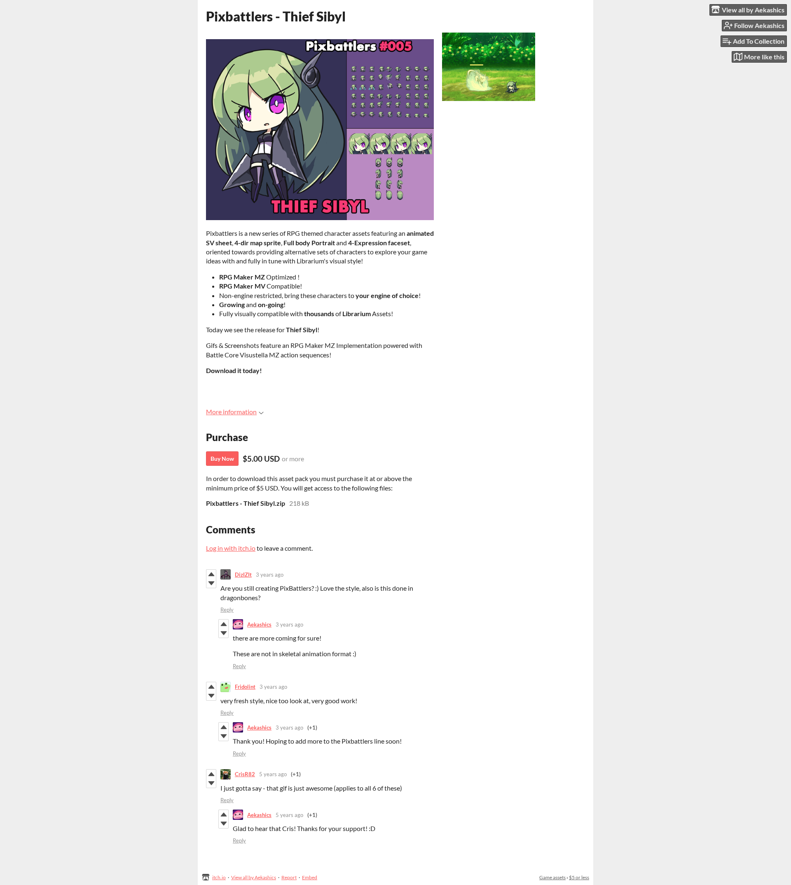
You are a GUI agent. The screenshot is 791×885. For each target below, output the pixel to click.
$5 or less (579, 877)
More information (231, 412)
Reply (227, 609)
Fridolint (245, 686)
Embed (309, 877)
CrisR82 (245, 774)
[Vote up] (211, 574)
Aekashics (259, 624)
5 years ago (273, 774)
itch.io (219, 877)
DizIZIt (243, 574)
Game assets (552, 877)
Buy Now (222, 458)
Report (289, 877)
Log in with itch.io (230, 548)
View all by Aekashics (253, 877)
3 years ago (269, 574)
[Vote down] (211, 583)
